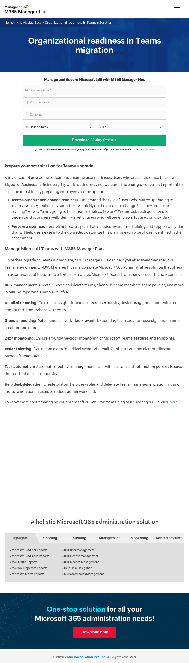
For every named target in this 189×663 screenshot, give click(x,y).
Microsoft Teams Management (84, 574)
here (173, 402)
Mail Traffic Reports (24, 562)
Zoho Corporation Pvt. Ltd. (85, 657)
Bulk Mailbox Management (81, 562)
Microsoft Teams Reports (28, 574)
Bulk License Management (81, 556)
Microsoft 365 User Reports (29, 550)
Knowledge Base (29, 22)
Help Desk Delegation (78, 568)
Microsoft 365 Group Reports (30, 556)
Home (9, 22)
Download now (94, 632)
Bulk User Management (79, 550)
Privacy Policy (147, 149)
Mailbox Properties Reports (29, 568)
